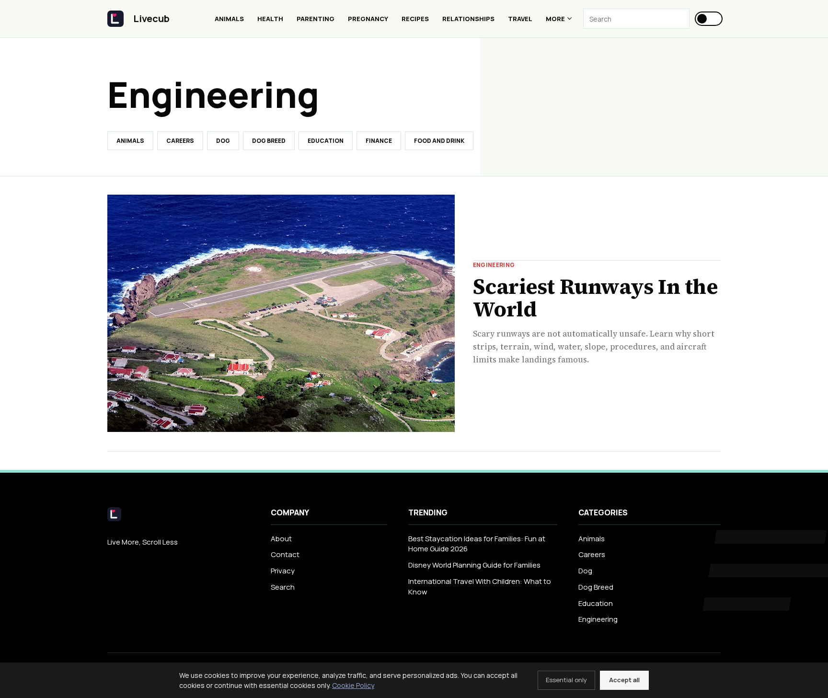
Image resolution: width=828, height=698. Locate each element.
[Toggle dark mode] (708, 19)
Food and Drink (439, 141)
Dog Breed (269, 141)
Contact (285, 554)
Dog (223, 141)
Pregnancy (368, 18)
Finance (379, 141)
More (555, 18)
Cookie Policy (353, 685)
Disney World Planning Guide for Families (474, 565)
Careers (180, 141)
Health (270, 18)
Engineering (598, 619)
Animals (229, 18)
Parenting (315, 18)
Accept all (624, 679)
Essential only (566, 679)
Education (326, 141)
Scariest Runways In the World (595, 298)
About (281, 539)
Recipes (415, 18)
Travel (520, 18)
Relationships (468, 18)
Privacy (283, 571)
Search (283, 587)
